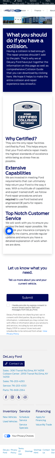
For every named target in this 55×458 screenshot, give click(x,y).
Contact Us (16, 363)
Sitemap (29, 451)
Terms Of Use (21, 451)
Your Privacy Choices (22, 436)
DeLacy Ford (6, 451)
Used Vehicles (10, 421)
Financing (43, 411)
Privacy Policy (14, 451)
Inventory (10, 411)
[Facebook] (6, 397)
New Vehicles (10, 417)
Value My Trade (44, 424)
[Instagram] (12, 397)
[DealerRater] (25, 397)
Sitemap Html (37, 451)
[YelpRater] (19, 397)
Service (24, 411)
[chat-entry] (9, 231)
